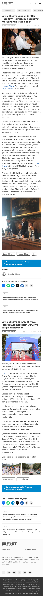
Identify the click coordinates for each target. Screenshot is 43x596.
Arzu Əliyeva (23, 479)
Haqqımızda (6, 550)
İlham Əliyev (8, 10)
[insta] (9, 572)
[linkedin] (22, 285)
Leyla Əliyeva (7, 89)
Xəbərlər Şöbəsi (14, 274)
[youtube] (30, 572)
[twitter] (17, 285)
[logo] (7, 3)
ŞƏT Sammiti (23, 10)
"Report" (5, 373)
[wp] (8, 285)
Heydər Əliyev (8, 86)
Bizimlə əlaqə (30, 550)
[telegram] (13, 285)
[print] (26, 285)
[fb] (3, 285)
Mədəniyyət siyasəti (8, 26)
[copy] (31, 285)
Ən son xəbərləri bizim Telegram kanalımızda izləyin (19, 263)
